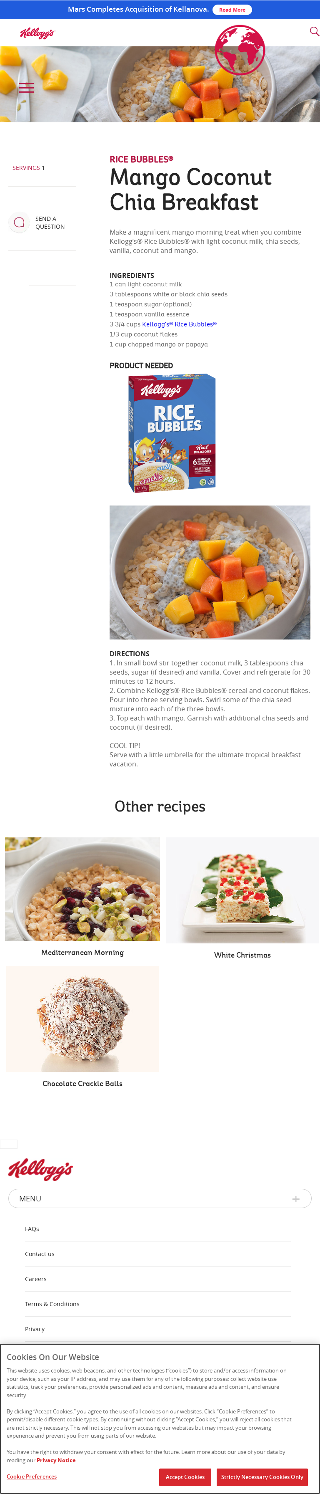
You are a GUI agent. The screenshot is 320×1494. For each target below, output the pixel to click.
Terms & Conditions (52, 1304)
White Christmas (242, 955)
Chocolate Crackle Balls (82, 1084)
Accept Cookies (185, 1477)
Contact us (40, 1254)
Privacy (35, 1329)
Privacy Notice (56, 1460)
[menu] (25, 88)
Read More (232, 9)
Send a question (50, 222)
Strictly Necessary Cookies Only (262, 1477)
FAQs (32, 1229)
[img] (37, 33)
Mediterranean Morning (82, 953)
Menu (30, 1198)
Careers (36, 1279)
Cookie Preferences (32, 1476)
